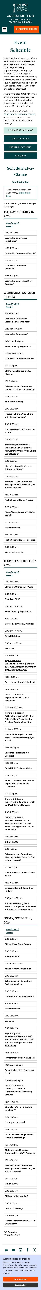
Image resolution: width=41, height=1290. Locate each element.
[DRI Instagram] (20, 1250)
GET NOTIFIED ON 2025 (26, 29)
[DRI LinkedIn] (6, 1250)
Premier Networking (20, 147)
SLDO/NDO (20, 155)
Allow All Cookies (20, 1279)
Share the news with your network (20, 114)
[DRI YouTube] (13, 1250)
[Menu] (4, 29)
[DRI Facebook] (27, 1250)
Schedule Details (20, 138)
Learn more (7, 1273)
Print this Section (20, 182)
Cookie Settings (20, 1285)
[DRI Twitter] (34, 1250)
